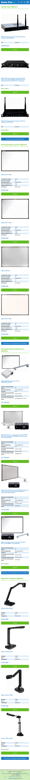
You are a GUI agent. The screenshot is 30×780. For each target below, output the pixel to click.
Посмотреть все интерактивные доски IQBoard (15, 343)
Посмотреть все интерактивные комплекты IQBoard (15, 572)
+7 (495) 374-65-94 (24, 2)
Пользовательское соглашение (15, 778)
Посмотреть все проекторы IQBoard (15, 139)
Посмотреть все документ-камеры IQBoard (15, 758)
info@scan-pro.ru (21, 2)
